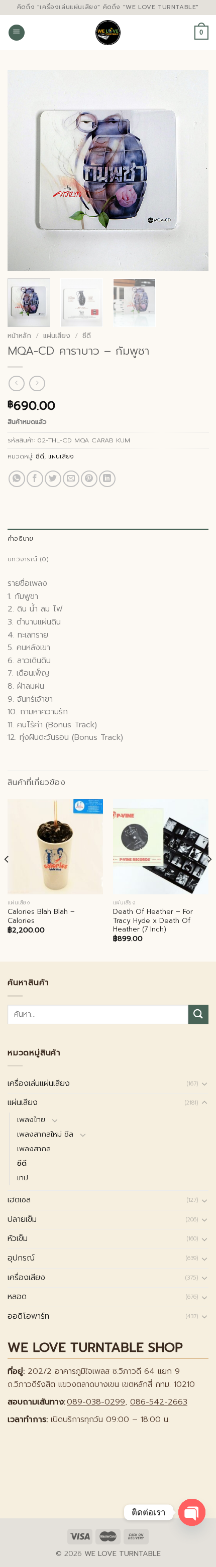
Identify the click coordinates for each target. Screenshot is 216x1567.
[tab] (108, 539)
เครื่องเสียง (26, 1278)
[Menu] (17, 33)
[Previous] (24, 170)
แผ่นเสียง (56, 336)
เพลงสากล (34, 1148)
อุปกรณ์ (21, 1258)
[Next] (192, 170)
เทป (22, 1177)
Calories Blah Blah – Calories (41, 916)
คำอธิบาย (21, 538)
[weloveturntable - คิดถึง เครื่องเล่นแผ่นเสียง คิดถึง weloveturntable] (108, 32)
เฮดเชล (19, 1200)
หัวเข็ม (18, 1238)
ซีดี (86, 336)
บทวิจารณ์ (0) (28, 559)
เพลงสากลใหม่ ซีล (45, 1134)
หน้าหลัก (19, 336)
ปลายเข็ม (22, 1219)
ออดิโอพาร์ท (28, 1316)
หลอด (17, 1297)
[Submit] (198, 1014)
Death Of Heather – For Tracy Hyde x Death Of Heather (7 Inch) (153, 920)
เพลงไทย (31, 1119)
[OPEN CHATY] (191, 1512)
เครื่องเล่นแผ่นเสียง (39, 1083)
